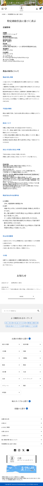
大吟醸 (4, 351)
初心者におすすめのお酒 (20, 323)
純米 (3, 358)
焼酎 (24, 385)
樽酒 (24, 365)
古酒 (3, 379)
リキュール (5, 385)
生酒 (24, 372)
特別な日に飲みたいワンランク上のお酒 (15, 326)
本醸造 (25, 358)
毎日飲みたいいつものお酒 (31, 326)
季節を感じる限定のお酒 (32, 323)
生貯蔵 (4, 372)
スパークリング (27, 379)
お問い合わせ (5, 431)
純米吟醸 (25, 344)
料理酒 (4, 392)
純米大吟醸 (5, 344)
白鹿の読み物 (5, 419)
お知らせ (4, 423)
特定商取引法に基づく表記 (9, 444)
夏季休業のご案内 (16, 283)
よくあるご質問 (6, 427)
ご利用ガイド (5, 435)
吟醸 (24, 351)
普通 (3, 365)
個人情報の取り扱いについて (9, 440)
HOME (4, 14)
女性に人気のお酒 (9, 323)
